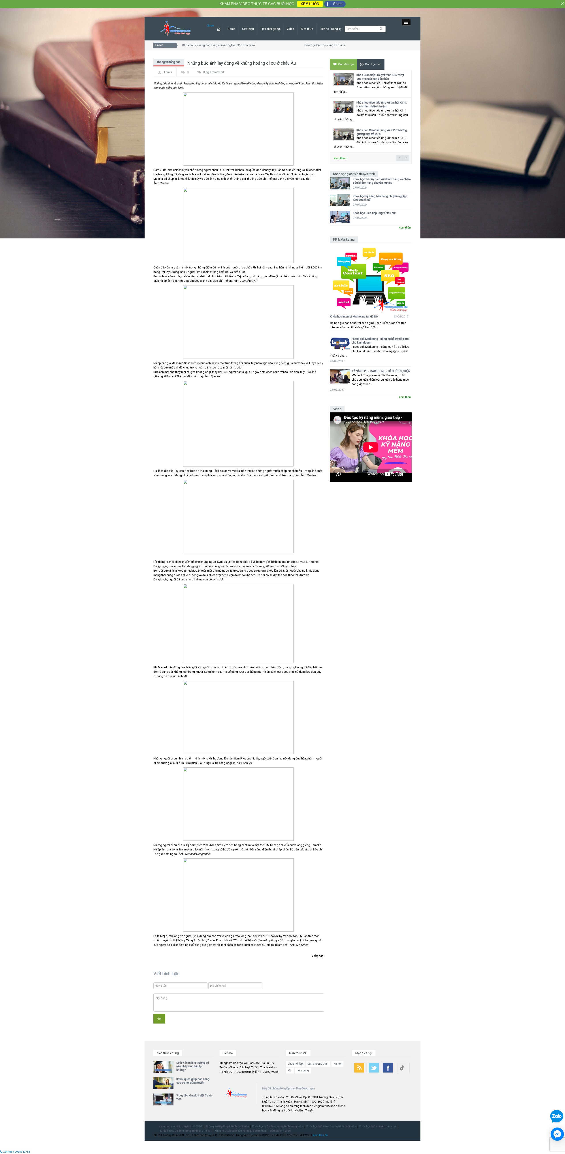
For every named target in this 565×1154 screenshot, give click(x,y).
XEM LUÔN (310, 4)
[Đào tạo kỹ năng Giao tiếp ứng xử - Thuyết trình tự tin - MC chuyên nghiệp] (175, 28)
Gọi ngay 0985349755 (16, 1151)
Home (231, 28)
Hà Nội (337, 1063)
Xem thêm (340, 158)
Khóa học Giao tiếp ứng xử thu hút (312, 45)
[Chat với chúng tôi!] (557, 1134)
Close (210, 25)
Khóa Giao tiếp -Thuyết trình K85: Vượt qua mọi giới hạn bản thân (380, 76)
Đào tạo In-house (280, 1130)
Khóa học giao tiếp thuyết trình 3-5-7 (180, 1126)
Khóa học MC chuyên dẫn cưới (377, 1126)
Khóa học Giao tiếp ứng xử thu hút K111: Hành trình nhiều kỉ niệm (381, 104)
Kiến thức (307, 28)
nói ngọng (303, 1070)
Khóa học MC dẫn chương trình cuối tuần (331, 1126)
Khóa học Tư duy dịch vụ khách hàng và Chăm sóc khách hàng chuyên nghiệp (382, 181)
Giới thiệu (248, 28)
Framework (217, 72)
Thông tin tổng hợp (169, 62)
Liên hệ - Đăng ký (330, 28)
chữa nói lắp (295, 1063)
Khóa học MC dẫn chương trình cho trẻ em (185, 1130)
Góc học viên (373, 64)
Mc (290, 1070)
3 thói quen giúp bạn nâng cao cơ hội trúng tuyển (192, 1080)
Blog (206, 72)
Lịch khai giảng (270, 28)
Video (290, 28)
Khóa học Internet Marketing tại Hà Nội (354, 316)
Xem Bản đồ (320, 1135)
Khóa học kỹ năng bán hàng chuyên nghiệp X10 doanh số (206, 45)
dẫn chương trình (318, 1063)
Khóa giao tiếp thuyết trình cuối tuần (227, 1126)
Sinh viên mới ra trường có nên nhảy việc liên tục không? (192, 1066)
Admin (168, 72)
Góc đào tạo (346, 64)
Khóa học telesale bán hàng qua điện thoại (241, 1130)
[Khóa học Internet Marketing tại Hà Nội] (371, 278)
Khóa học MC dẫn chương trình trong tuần (277, 1126)
